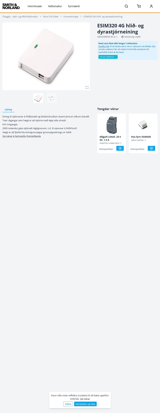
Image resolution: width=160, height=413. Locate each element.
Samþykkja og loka (85, 404)
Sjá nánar (85, 398)
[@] (120, 148)
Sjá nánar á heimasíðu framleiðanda (21, 136)
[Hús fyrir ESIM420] (143, 125)
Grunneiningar (71, 16)
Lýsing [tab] (8, 109)
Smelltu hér (103, 46)
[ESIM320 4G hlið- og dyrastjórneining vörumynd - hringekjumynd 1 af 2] (38, 98)
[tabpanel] (46, 126)
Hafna (68, 404)
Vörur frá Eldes (50, 16)
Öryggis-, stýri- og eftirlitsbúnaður (20, 16)
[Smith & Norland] (11, 6)
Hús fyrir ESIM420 (141, 136)
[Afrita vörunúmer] (117, 37)
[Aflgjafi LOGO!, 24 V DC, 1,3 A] (112, 125)
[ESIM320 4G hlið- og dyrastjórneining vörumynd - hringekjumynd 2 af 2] (52, 98)
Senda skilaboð (107, 56)
